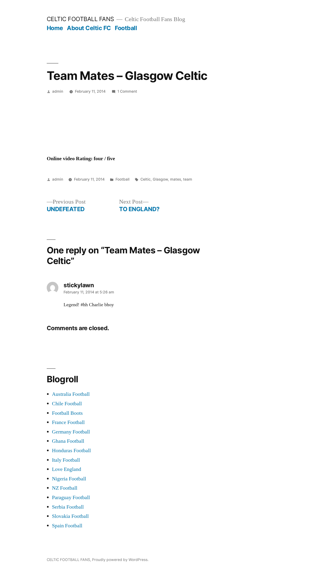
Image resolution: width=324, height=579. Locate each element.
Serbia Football (68, 507)
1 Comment (127, 91)
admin (57, 91)
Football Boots (67, 413)
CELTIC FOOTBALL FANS (80, 19)
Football (126, 28)
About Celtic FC (89, 28)
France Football (68, 422)
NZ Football (64, 488)
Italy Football (66, 460)
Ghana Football (68, 441)
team (187, 179)
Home (55, 28)
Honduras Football (71, 450)
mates (175, 179)
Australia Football (71, 394)
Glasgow (160, 179)
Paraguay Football (71, 497)
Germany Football (71, 432)
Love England (66, 469)
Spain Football (67, 525)
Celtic (145, 179)
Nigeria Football (69, 478)
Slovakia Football (70, 516)
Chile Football (67, 403)
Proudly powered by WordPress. (120, 559)
